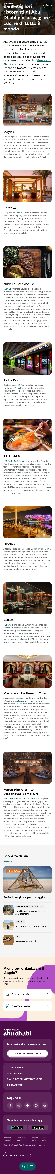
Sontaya (19, 212)
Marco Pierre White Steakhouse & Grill (21, 798)
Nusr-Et (7, 289)
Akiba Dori (19, 388)
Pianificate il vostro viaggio (25, 1079)
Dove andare (14, 1073)
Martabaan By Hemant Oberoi (28, 701)
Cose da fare (15, 1067)
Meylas (24, 148)
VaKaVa (8, 625)
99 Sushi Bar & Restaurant (17, 461)
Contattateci (15, 1085)
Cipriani (42, 548)
